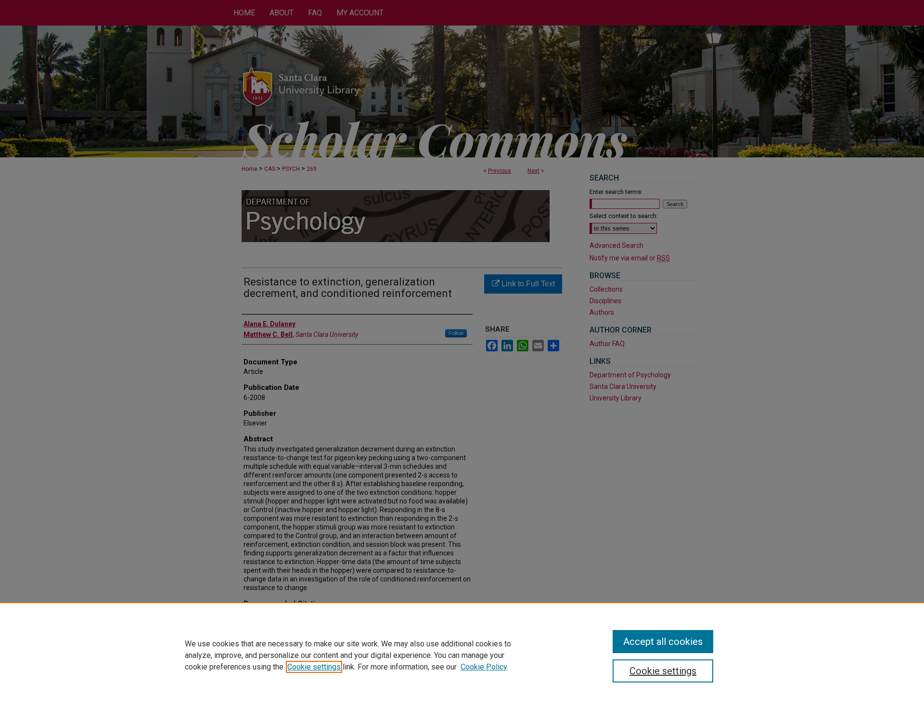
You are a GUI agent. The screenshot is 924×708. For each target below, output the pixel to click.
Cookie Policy (484, 666)
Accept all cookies (663, 641)
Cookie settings (314, 666)
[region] (462, 655)
